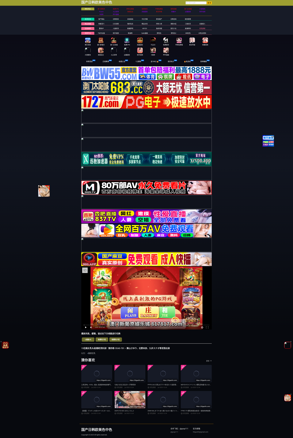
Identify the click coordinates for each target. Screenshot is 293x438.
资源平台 (88, 33)
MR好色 (188, 33)
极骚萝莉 (130, 28)
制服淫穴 (101, 24)
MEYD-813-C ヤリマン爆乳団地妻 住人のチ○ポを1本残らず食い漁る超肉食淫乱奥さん (211, 385)
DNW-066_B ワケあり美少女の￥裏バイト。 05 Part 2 (167, 411)
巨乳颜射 (202, 28)
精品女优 (145, 24)
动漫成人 (202, 24)
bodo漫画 (145, 33)
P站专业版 (101, 33)
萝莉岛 (159, 33)
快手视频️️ (116, 33)
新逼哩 (130, 33)
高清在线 (88, 19)
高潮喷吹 (188, 28)
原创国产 (159, 19)
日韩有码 (116, 19)
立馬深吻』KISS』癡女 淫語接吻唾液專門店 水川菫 (99, 385)
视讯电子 (171, 61)
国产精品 (101, 19)
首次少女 (173, 28)
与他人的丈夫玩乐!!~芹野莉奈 (125, 385)
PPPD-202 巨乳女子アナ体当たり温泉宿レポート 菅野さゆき (169, 385)
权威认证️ (122, 61)
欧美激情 (188, 19)
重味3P (101, 28)
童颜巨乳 (91, 353)
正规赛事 (106, 61)
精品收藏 (88, 24)
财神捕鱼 (203, 61)
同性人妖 (159, 24)
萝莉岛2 (173, 33)
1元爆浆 (138, 61)
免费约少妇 (102, 339)
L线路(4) (88, 339)
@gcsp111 (174, 432)
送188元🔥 (155, 61)
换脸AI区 (173, 24)
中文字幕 (145, 19)
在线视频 (88, 28)
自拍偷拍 (130, 19)
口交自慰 (116, 24)
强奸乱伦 (130, 24)
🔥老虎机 (187, 61)
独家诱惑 (159, 28)
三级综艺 (188, 24)
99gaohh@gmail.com (200, 432)
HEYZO (144, 28)
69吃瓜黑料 (202, 33)
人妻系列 (116, 28)
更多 (207, 361)
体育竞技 (89, 61)
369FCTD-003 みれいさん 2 (124, 411)
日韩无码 (173, 19)
